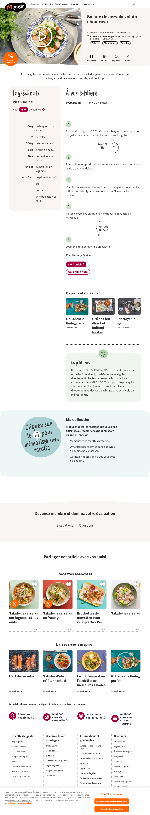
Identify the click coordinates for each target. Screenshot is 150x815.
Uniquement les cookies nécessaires (111, 801)
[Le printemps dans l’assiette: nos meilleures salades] (91, 671)
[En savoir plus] (77, 323)
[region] (75, 801)
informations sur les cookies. (20, 803)
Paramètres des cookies (91, 783)
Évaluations (64, 525)
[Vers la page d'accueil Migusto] (15, 4)
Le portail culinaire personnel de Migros (28, 704)
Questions (86, 525)
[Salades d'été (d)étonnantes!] (58, 671)
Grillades (125, 43)
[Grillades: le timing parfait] (125, 671)
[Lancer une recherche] (134, 4)
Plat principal (110, 43)
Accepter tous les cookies (112, 809)
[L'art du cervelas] (24, 671)
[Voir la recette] (24, 605)
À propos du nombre (43, 110)
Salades (95, 43)
